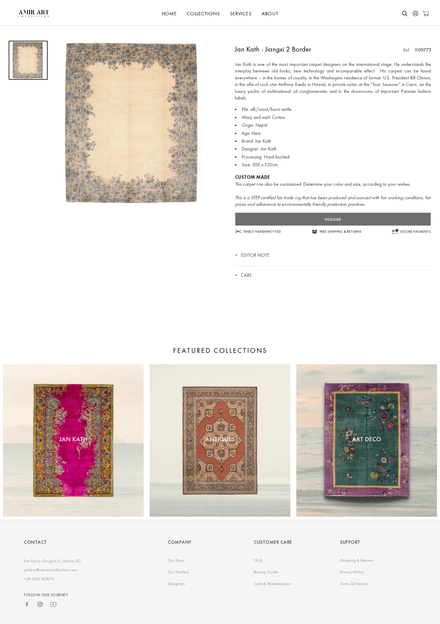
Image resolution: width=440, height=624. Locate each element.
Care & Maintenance (272, 583)
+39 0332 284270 (39, 578)
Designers (176, 583)
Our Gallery (178, 572)
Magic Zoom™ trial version (72, 46)
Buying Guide (266, 572)
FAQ (258, 560)
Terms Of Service (354, 583)
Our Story (176, 560)
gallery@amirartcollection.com (50, 569)
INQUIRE (333, 219)
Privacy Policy (352, 572)
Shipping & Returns (356, 560)
